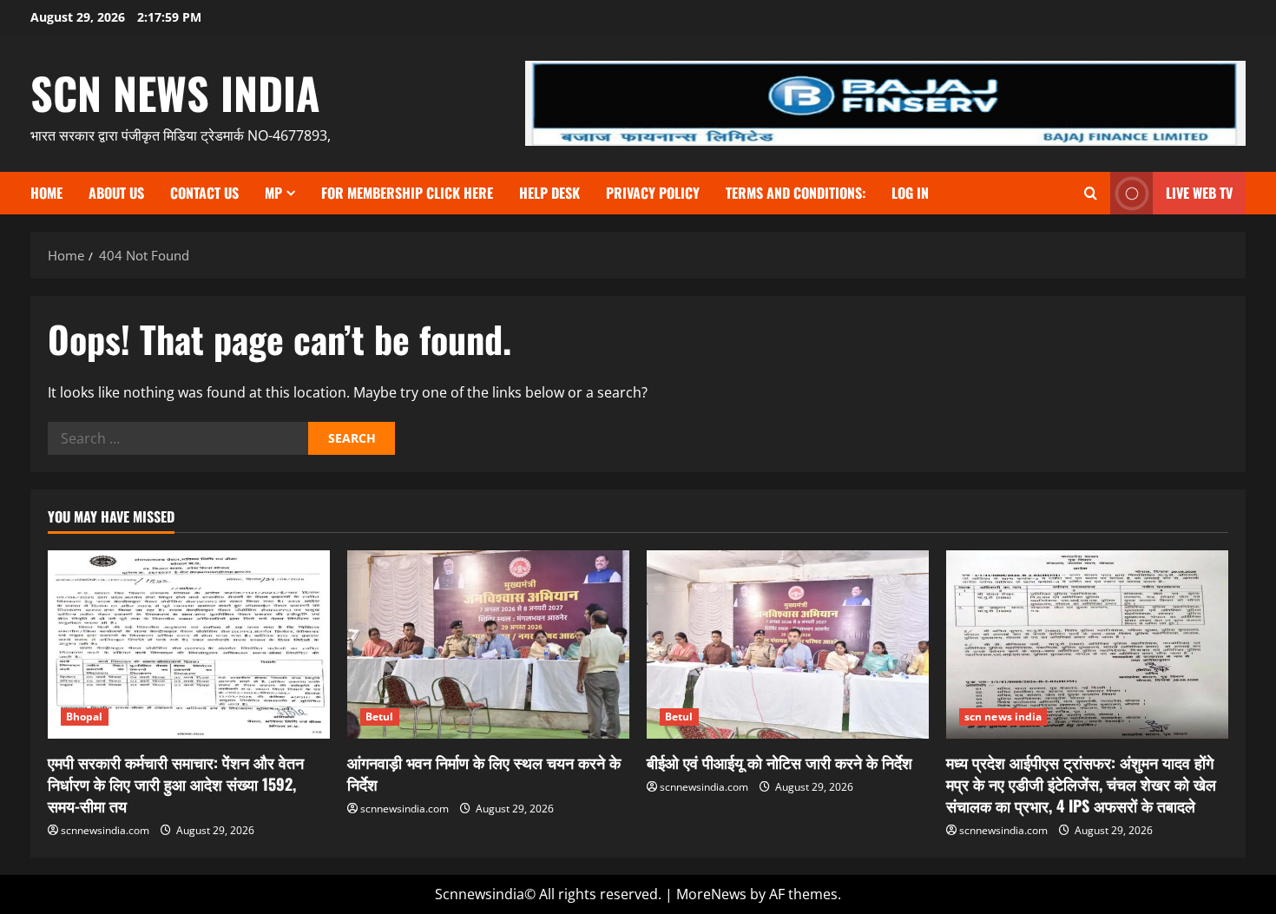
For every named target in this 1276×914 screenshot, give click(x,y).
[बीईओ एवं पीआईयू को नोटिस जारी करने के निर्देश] (788, 644)
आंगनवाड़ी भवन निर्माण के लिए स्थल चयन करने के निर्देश (484, 773)
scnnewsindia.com (105, 830)
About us (116, 192)
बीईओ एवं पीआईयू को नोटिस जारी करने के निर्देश (779, 762)
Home (46, 192)
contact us (204, 192)
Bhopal (84, 716)
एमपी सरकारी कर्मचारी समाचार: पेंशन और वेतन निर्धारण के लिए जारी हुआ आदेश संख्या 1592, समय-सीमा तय (176, 784)
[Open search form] (1090, 193)
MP (273, 192)
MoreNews (711, 894)
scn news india (175, 92)
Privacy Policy (653, 192)
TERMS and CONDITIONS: (795, 192)
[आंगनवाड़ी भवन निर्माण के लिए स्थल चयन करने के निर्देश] (488, 644)
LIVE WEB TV (1199, 192)
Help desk (549, 192)
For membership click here (407, 192)
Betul (379, 716)
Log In (910, 192)
